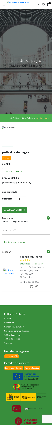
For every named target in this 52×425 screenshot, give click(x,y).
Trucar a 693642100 (13, 171)
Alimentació (19, 118)
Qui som (7, 318)
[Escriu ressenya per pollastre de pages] (15, 239)
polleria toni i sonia (31, 256)
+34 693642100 (26, 273)
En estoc (7, 158)
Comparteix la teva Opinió (15, 327)
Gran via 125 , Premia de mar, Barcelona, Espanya (33, 269)
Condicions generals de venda (16, 331)
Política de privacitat (12, 335)
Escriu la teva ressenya (15, 242)
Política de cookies (12, 339)
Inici (10, 118)
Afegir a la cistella (14, 209)
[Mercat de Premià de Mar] (18, 2)
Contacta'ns (9, 322)
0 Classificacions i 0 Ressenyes (32, 264)
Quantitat (7, 198)
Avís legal (8, 343)
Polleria (30, 118)
